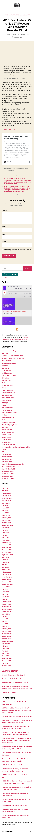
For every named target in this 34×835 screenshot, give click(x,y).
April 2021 (5, 624)
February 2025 (6, 518)
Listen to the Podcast (9, 129)
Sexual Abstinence (8, 432)
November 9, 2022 (25, 34)
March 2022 (5, 599)
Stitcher (25, 337)
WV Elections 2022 (8, 474)
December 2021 (7, 606)
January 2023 (6, 574)
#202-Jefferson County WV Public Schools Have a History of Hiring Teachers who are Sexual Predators (16, 741)
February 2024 (6, 542)
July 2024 (5, 530)
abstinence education (9, 168)
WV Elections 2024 (8, 476)
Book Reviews (6, 361)
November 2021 (7, 609)
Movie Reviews (7, 410)
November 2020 (7, 636)
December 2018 (7, 658)
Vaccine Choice (7, 461)
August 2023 (6, 557)
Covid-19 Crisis (7, 373)
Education (5, 378)
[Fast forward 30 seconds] (15, 294)
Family (6, 14)
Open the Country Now (9, 412)
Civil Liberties (6, 370)
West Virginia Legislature (10, 466)
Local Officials (6, 400)
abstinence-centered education (12, 356)
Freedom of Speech (8, 393)
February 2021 (6, 629)
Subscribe (23, 296)
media (4, 405)
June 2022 (5, 592)
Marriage (26, 14)
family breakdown (20, 168)
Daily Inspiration (10, 671)
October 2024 (6, 523)
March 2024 (5, 540)
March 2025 (5, 515)
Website (4, 241)
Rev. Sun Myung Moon (9, 425)
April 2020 (5, 653)
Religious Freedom (8, 422)
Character (5, 365)
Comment (5, 210)
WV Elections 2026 (8, 479)
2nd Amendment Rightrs (10, 351)
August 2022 (6, 587)
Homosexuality (7, 395)
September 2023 (7, 555)
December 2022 (7, 577)
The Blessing (6, 454)
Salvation (5, 427)
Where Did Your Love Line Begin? (13, 675)
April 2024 (5, 537)
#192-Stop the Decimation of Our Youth (15, 805)
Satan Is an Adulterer (9, 693)
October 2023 (6, 552)
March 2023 (5, 569)
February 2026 (6, 493)
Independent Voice (8, 398)
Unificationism (7, 459)
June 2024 (5, 532)
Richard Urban (12, 34)
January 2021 (6, 631)
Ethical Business (7, 385)
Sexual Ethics (23, 16)
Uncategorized (7, 456)
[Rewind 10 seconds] (9, 294)
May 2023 (5, 565)
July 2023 (5, 560)
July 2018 (5, 663)
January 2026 (6, 495)
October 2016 (6, 666)
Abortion (5, 353)
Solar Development (8, 444)
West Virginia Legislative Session (13, 464)
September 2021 (7, 611)
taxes (3, 452)
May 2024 (5, 535)
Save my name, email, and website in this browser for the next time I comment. (17, 250)
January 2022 (6, 604)
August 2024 (6, 528)
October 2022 (6, 582)
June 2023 (5, 562)
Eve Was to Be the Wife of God (12, 679)
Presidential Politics (8, 417)
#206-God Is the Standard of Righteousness (17, 716)
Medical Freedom (7, 407)
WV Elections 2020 (8, 471)
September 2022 (7, 584)
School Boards (11, 16)
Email (4, 234)
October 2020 (6, 639)
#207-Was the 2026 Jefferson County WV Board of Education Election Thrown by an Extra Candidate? (16, 710)
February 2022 (6, 602)
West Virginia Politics (9, 469)
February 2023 (6, 572)
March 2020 (5, 656)
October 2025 (6, 500)
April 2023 (5, 567)
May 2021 (5, 621)
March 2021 (5, 626)
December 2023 (7, 547)
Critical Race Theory (9, 375)
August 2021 (6, 614)
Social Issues (6, 439)
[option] (17, 307)
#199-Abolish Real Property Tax (12, 765)
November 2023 (7, 550)
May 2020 (5, 651)
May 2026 (5, 491)
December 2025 (7, 498)
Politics (4, 415)
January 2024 (6, 545)
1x (11, 293)
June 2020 (5, 648)
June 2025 (5, 508)
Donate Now (5, 277)
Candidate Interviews (9, 363)
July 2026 (5, 488)
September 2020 (7, 641)
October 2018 (6, 661)
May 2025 (5, 510)
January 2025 (6, 520)
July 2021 (5, 616)
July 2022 (5, 589)
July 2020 (5, 646)
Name (4, 226)
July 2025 (5, 505)
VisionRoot (9, 831)
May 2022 (5, 594)
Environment (6, 383)
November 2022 (7, 579)
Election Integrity (7, 380)
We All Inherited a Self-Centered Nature (15, 683)
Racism (4, 420)
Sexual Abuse (6, 435)
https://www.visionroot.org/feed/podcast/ (15, 339)
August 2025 (6, 503)
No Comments (18, 37)
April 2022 (5, 597)
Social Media (6, 442)
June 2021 (5, 619)
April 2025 (5, 513)
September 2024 (7, 525)
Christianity (6, 368)
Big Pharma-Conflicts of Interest (13, 358)
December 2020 (7, 634)
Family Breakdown (15, 14)
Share (29, 296)
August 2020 (6, 643)
